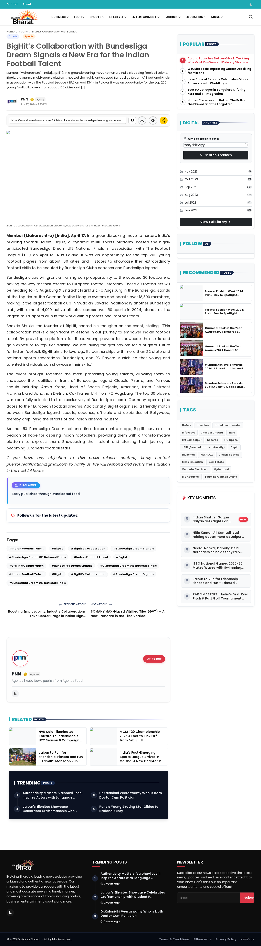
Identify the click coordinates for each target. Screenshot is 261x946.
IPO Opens (231, 440)
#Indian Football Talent (26, 548)
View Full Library (215, 222)
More (215, 17)
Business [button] (58, 17)
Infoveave (188, 432)
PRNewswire (202, 939)
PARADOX (206, 454)
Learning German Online (221, 476)
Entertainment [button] (144, 17)
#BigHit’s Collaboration (88, 548)
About (27, 4)
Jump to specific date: (201, 139)
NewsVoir (247, 939)
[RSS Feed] (15, 693)
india (232, 432)
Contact (13, 4)
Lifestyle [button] (116, 17)
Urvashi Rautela (229, 454)
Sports (23, 31)
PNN (16, 674)
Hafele (186, 425)
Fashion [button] (171, 17)
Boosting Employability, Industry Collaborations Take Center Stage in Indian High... (47, 613)
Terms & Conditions (174, 939)
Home (11, 31)
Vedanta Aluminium (195, 469)
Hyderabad (221, 469)
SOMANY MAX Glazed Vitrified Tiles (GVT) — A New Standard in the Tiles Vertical (128, 613)
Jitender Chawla (212, 432)
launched (188, 454)
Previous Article (74, 604)
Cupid (234, 447)
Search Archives (216, 155)
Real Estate (216, 462)
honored (212, 440)
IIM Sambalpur (191, 440)
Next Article (99, 604)
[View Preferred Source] (153, 120)
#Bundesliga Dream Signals (133, 548)
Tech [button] (78, 17)
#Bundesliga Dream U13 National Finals (37, 557)
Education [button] (194, 17)
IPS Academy (190, 476)
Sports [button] (95, 17)
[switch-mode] (251, 4)
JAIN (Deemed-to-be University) (203, 447)
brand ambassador (228, 425)
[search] (250, 17)
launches (203, 425)
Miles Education (192, 462)
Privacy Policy (226, 939)
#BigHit (57, 548)
